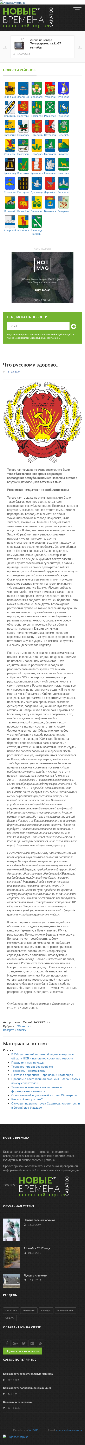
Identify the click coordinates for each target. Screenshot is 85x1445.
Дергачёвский (50, 192)
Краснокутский (23, 173)
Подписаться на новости (22, 1351)
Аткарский (10, 230)
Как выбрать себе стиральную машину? (28, 1374)
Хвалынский (23, 96)
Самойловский (36, 116)
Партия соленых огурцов (39, 1220)
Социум (9, 1318)
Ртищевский (50, 116)
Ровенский (10, 135)
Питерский (36, 135)
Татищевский (63, 96)
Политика (11, 1310)
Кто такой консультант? (27, 1099)
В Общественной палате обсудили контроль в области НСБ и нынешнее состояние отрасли (42, 1056)
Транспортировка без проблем (32, 1066)
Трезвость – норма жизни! (28, 1070)
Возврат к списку (14, 1030)
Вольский (9, 211)
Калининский (50, 173)
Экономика (28, 1310)
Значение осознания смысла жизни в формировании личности (36, 1089)
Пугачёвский (23, 135)
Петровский (50, 135)
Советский (10, 116)
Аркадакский (23, 230)
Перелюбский (63, 135)
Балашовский (36, 211)
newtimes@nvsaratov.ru (69, 1430)
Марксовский (50, 154)
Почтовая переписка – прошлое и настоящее (42, 1075)
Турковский (50, 96)
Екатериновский (23, 192)
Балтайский (23, 211)
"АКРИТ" (33, 1430)
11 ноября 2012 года (37, 1248)
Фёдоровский (36, 96)
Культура (46, 1310)
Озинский (9, 154)
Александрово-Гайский (36, 232)
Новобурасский (36, 154)
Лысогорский (63, 154)
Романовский (63, 116)
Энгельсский (10, 96)
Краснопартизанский (10, 173)
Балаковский (50, 211)
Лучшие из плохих (35, 1275)
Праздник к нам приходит (28, 1062)
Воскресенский (63, 192)
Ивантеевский (63, 173)
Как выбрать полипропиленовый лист (27, 1388)
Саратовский (23, 116)
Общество (24, 1026)
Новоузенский (23, 154)
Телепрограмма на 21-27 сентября (45, 45)
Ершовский (10, 192)
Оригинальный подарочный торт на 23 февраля (44, 1095)
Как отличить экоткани (17, 1402)
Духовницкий (36, 192)
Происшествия (65, 1310)
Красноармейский (36, 173)
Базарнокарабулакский (63, 211)
